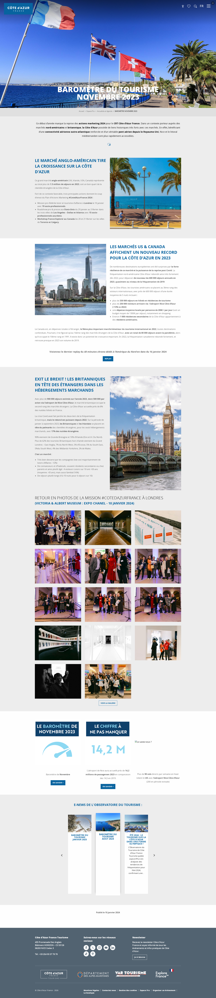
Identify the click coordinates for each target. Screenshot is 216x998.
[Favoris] (189, 6)
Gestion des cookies (128, 990)
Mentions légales (91, 990)
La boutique (89, 993)
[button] (195, 6)
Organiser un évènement (164, 990)
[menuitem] (18, 8)
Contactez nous (109, 990)
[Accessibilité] (183, 6)
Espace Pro (145, 990)
